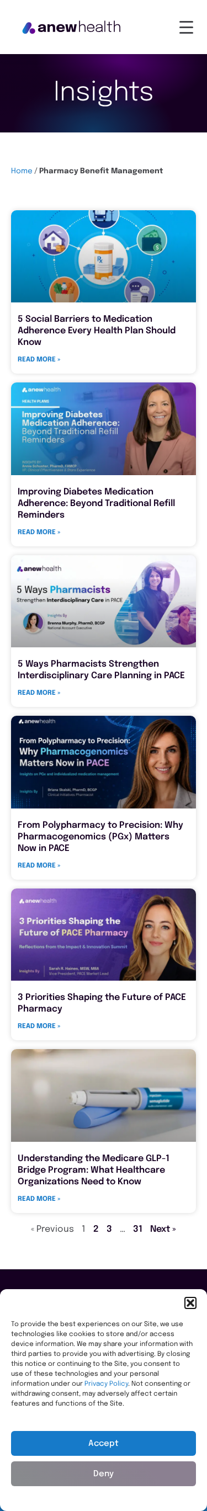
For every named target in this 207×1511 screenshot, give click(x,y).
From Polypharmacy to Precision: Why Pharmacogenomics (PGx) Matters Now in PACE (100, 837)
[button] (190, 1302)
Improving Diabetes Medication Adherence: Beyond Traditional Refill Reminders (96, 503)
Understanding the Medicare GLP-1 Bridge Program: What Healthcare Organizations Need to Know (93, 1170)
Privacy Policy (106, 1384)
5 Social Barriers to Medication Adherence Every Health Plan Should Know (97, 331)
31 (137, 1229)
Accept (103, 1443)
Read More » (39, 360)
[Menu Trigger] (186, 27)
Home (22, 171)
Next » (163, 1229)
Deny (103, 1474)
